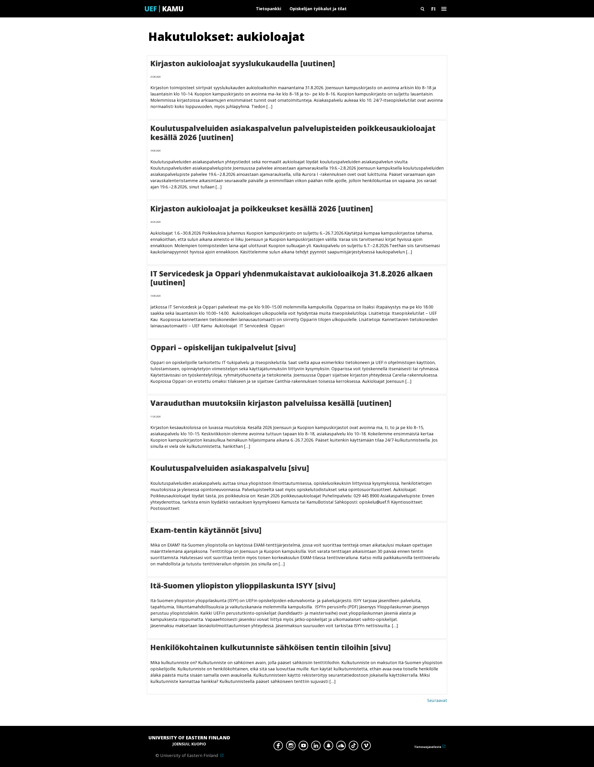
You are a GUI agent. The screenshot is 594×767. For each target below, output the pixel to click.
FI (433, 8)
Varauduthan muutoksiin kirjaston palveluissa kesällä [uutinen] (270, 403)
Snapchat (328, 747)
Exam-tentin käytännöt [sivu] (205, 530)
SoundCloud (341, 747)
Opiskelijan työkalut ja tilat (318, 8)
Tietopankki (268, 8)
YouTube (303, 747)
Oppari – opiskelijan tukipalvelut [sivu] (223, 347)
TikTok (353, 747)
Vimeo (366, 747)
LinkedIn (316, 747)
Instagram (291, 747)
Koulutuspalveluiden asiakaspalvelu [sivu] (229, 468)
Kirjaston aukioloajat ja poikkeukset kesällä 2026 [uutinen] (261, 208)
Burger (444, 8)
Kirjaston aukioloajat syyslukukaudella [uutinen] (242, 63)
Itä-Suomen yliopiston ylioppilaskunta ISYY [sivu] (243, 585)
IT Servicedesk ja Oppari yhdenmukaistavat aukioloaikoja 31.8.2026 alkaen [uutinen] (291, 278)
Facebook (278, 747)
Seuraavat (437, 700)
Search (422, 8)
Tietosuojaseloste (427, 747)
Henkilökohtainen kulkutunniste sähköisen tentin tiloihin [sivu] (270, 647)
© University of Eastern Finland (189, 746)
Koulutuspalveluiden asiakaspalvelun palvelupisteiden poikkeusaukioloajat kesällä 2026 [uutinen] (293, 132)
